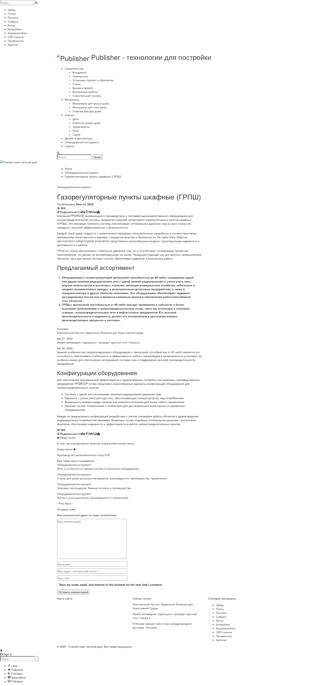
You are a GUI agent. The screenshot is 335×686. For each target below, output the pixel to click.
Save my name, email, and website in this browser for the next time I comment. (111, 585)
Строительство (74, 68)
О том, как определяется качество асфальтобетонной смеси (95, 443)
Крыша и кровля (83, 88)
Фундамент (80, 72)
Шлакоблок (15, 29)
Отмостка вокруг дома (87, 123)
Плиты (12, 14)
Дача (76, 119)
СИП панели (16, 37)
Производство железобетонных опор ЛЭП (83, 455)
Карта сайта (64, 598)
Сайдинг (13, 21)
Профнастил (16, 41)
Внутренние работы (85, 92)
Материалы (72, 99)
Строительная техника (87, 96)
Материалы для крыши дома (91, 103)
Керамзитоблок (17, 33)
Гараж (76, 134)
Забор (12, 10)
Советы (69, 146)
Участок (70, 115)
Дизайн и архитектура (78, 138)
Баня (76, 130)
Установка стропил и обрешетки (93, 80)
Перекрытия (80, 76)
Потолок (13, 17)
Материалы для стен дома (89, 107)
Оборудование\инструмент (82, 142)
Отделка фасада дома (87, 111)
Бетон (11, 25)
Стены (77, 84)
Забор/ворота (81, 127)
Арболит (13, 45)
